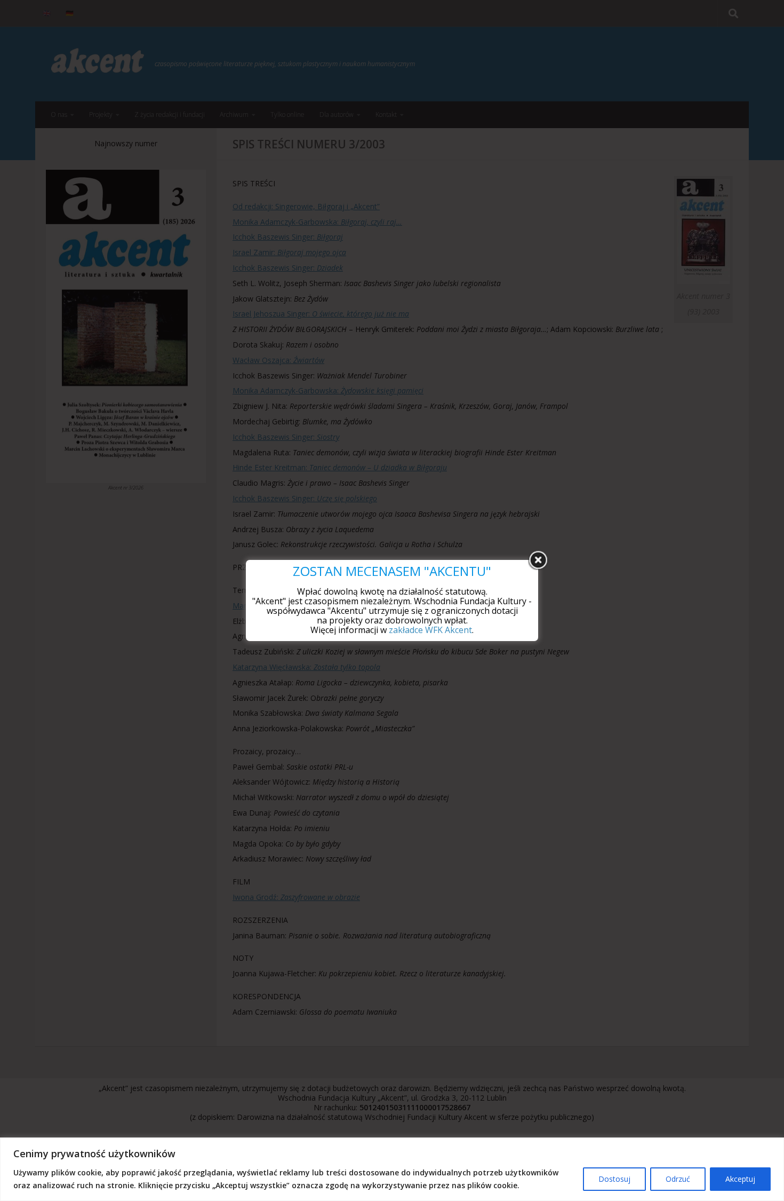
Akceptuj (740, 1179)
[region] (392, 1169)
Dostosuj (614, 1179)
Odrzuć (678, 1179)
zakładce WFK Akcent (430, 630)
